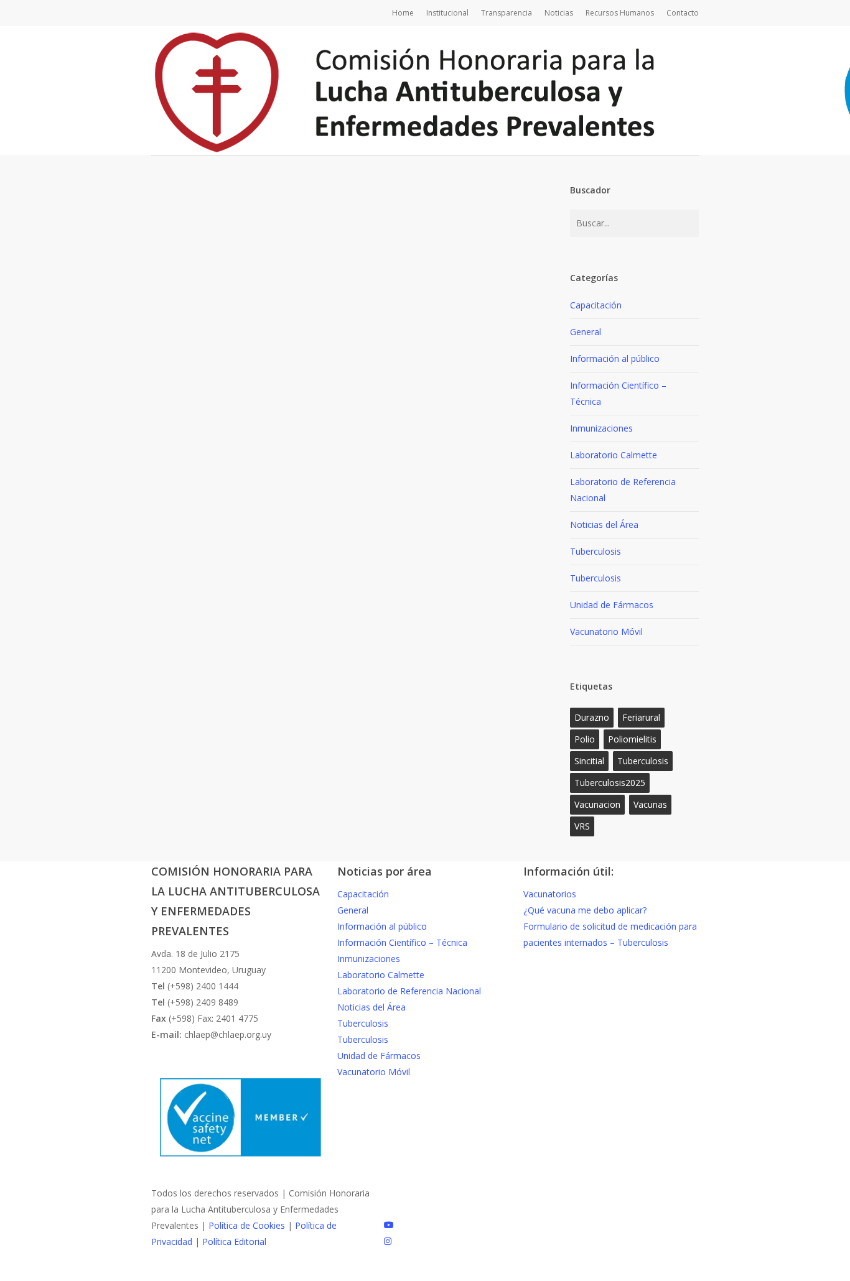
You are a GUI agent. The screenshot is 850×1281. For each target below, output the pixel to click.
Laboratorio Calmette (613, 455)
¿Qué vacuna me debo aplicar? (585, 910)
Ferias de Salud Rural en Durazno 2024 (339, 834)
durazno (591, 717)
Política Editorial (234, 1241)
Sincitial (589, 761)
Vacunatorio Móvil (606, 631)
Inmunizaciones (391, 812)
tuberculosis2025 (609, 782)
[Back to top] (425, 1273)
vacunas (650, 804)
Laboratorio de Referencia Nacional (623, 490)
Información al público (297, 812)
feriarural (641, 717)
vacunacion (597, 804)
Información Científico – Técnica (618, 393)
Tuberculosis (595, 551)
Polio (584, 739)
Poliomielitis (632, 739)
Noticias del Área (604, 524)
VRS (582, 826)
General (222, 812)
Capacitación (596, 305)
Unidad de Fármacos (611, 605)
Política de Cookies (246, 1225)
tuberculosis (642, 761)
